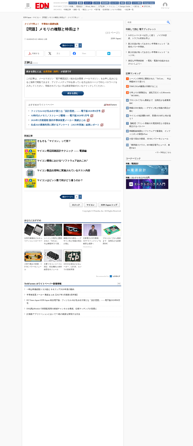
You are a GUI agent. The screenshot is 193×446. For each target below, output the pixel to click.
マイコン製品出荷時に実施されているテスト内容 (63, 170)
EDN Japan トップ (109, 205)
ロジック (76, 205)
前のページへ (67, 45)
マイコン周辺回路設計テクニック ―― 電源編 (62, 151)
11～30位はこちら (164, 152)
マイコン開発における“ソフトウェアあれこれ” (62, 160)
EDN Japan (27, 17)
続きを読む (73, 93)
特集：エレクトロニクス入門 (137, 178)
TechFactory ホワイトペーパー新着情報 (43, 284)
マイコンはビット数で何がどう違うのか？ (60, 180)
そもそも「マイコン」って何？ (54, 141)
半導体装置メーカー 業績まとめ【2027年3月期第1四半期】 (52, 295)
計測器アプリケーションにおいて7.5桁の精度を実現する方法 (53, 314)
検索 (168, 22)
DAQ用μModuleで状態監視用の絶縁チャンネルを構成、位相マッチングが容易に (62, 309)
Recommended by (102, 276)
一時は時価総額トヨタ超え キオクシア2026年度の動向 (50, 289)
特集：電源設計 (132, 164)
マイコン (36, 17)
